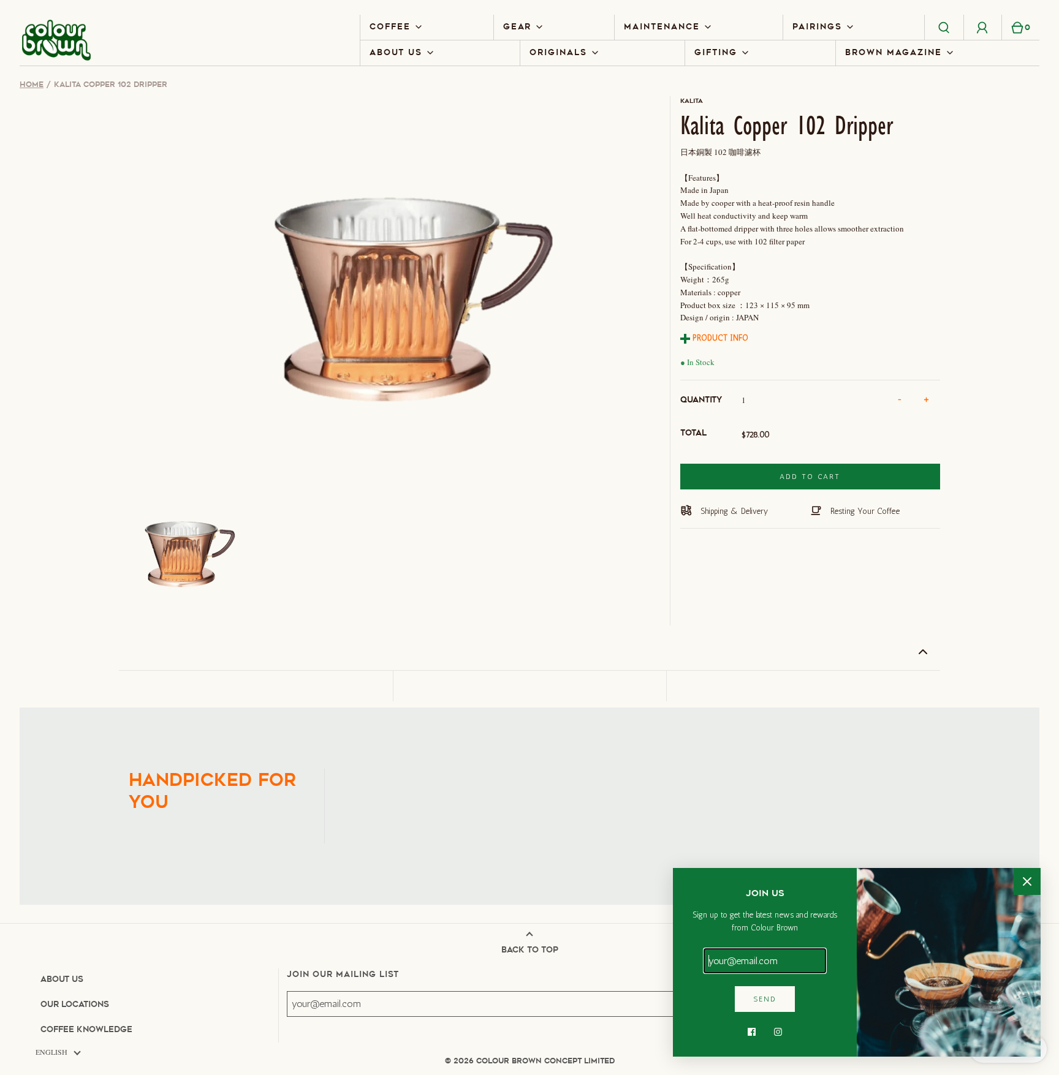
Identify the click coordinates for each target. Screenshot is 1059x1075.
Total (693, 432)
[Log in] (982, 27)
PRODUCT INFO (719, 337)
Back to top (529, 949)
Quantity (701, 399)
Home (32, 84)
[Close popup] (1027, 881)
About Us (61, 979)
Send (764, 999)
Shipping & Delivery (733, 511)
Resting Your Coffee (864, 511)
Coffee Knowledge (86, 1029)
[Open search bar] (944, 27)
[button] (182, 550)
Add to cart (810, 476)
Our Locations (74, 1004)
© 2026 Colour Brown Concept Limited (530, 1060)
